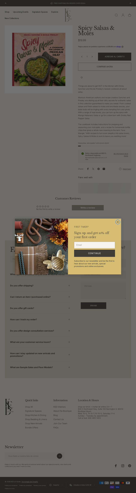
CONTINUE (94, 253)
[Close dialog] (117, 222)
